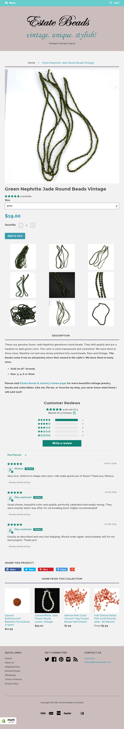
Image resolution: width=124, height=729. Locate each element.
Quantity (10, 224)
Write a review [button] (62, 443)
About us (9, 662)
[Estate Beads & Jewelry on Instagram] (68, 660)
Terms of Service (13, 679)
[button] (12, 196)
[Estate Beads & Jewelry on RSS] (75, 660)
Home (31, 62)
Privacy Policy (12, 683)
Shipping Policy (12, 667)
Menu (12, 3)
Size (7, 200)
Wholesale (10, 675)
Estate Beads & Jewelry (71, 702)
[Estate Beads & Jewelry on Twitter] (47, 660)
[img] (14, 463)
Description (61, 335)
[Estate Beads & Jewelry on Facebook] (54, 660)
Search (8, 658)
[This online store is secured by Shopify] (8, 723)
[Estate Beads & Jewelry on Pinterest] (61, 660)
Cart (116, 3)
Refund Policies (13, 671)
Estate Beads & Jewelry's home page (43, 383)
